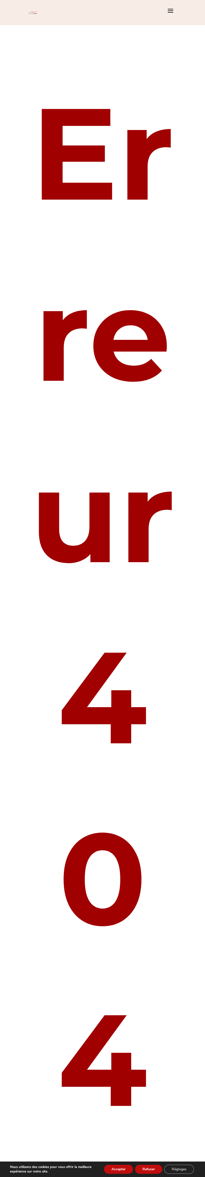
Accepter (119, 1169)
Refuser (148, 1169)
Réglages (179, 1169)
